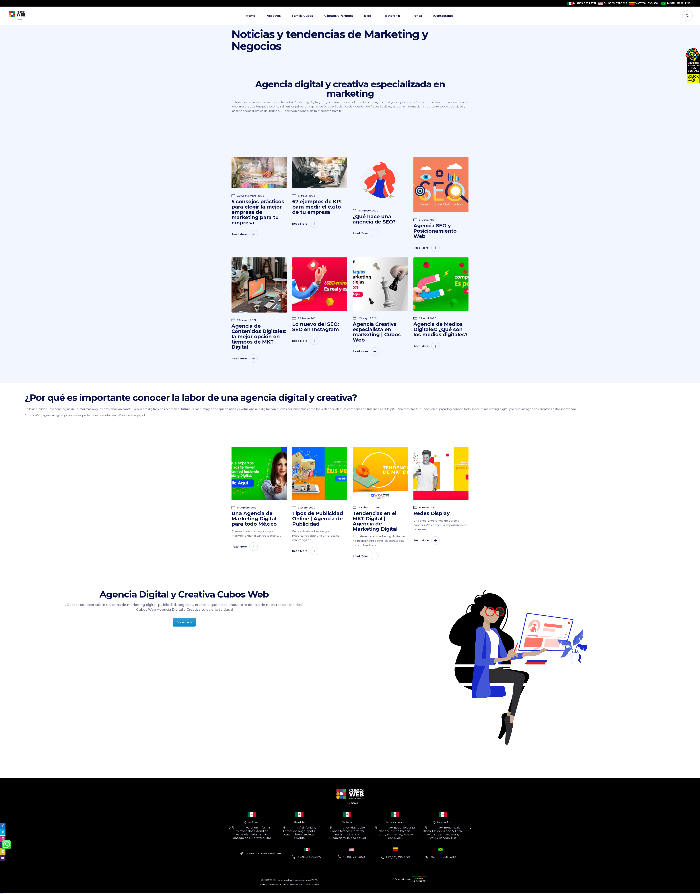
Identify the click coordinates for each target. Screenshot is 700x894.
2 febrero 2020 (368, 507)
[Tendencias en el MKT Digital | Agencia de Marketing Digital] (380, 473)
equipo (139, 415)
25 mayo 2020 (367, 318)
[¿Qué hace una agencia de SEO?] (380, 180)
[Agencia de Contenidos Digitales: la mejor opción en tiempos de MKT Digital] (259, 285)
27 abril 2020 (427, 318)
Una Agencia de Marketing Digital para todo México (254, 518)
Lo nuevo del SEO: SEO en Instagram (315, 326)
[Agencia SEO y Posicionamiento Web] (441, 184)
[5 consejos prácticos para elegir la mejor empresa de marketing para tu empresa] (259, 172)
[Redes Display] (441, 473)
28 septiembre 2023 (250, 195)
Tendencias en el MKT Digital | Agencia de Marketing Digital (375, 521)
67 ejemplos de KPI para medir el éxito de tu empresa (317, 207)
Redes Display (431, 513)
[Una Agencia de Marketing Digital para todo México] (259, 473)
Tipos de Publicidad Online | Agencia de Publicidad (317, 518)
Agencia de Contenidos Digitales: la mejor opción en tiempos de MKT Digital (259, 336)
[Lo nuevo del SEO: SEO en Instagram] (319, 284)
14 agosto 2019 (246, 507)
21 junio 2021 (426, 219)
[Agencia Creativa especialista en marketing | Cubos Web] (380, 284)
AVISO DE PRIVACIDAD (273, 884)
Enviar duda (184, 622)
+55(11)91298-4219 (679, 3)
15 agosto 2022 (368, 210)
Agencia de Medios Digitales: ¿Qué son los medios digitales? (440, 329)
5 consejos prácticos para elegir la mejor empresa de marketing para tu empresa (258, 212)
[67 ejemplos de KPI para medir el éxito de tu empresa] (319, 172)
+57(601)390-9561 (648, 3)
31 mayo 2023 (306, 195)
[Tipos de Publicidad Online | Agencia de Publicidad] (319, 473)
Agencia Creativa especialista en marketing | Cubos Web (377, 332)
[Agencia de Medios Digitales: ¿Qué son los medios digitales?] (441, 284)
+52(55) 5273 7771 (585, 3)
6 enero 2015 (426, 507)
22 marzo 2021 (307, 318)
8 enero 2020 (306, 507)
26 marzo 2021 (246, 320)
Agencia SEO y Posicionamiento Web (435, 231)
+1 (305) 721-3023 (616, 3)
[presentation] (230, 828)
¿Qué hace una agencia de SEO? (374, 219)
